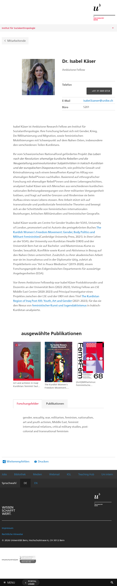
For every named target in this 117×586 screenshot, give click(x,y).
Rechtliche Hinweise (12, 534)
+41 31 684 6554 (101, 90)
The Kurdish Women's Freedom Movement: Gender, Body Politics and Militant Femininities (57, 231)
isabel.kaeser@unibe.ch (98, 100)
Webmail (54, 474)
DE (25, 483)
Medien (37, 474)
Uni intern (107, 474)
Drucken (43, 461)
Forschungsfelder (28, 403)
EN (35, 483)
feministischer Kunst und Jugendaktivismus (59, 305)
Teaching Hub (86, 474)
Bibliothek (20, 474)
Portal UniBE (32, 582)
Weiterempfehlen (18, 461)
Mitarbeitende (16, 40)
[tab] (28, 403)
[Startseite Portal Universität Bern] (104, 12)
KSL (69, 474)
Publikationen (55, 403)
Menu (11, 581)
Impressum (7, 527)
